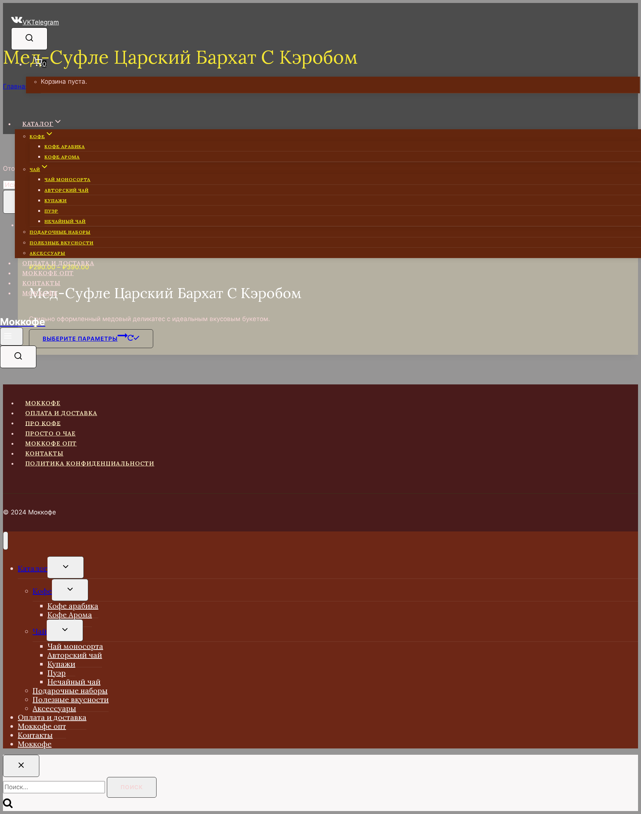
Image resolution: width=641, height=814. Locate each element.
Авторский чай (67, 190)
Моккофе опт (48, 273)
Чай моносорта (68, 179)
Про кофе (43, 423)
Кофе (42, 591)
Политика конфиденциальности (89, 463)
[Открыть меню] (11, 336)
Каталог (32, 568)
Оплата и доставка (58, 263)
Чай (40, 631)
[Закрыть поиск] (21, 766)
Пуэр (51, 211)
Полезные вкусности (61, 243)
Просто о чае (50, 433)
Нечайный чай (65, 221)
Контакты (41, 283)
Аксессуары (47, 253)
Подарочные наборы (60, 232)
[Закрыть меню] (5, 540)
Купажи (56, 200)
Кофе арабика (65, 146)
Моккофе (39, 293)
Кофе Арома (62, 157)
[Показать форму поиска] (29, 38)
